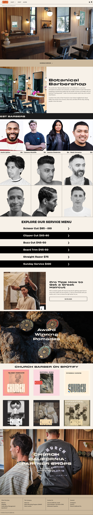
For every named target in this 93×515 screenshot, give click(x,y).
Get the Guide (68, 299)
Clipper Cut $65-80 (36, 235)
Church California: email (53, 502)
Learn (25, 2)
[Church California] (5, 2)
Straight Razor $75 (36, 256)
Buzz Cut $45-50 (34, 242)
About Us (26, 502)
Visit (19, 2)
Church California (9, 512)
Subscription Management (8, 506)
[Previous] (2, 136)
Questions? (4, 508)
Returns (3, 502)
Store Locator (28, 506)
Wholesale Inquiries (52, 506)
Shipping (3, 504)
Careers (72, 504)
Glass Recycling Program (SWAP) (33, 504)
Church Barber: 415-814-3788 (55, 504)
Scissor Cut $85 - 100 (37, 228)
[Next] (90, 136)
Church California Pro (75, 506)
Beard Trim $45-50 (35, 249)
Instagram (73, 502)
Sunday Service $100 (37, 263)
